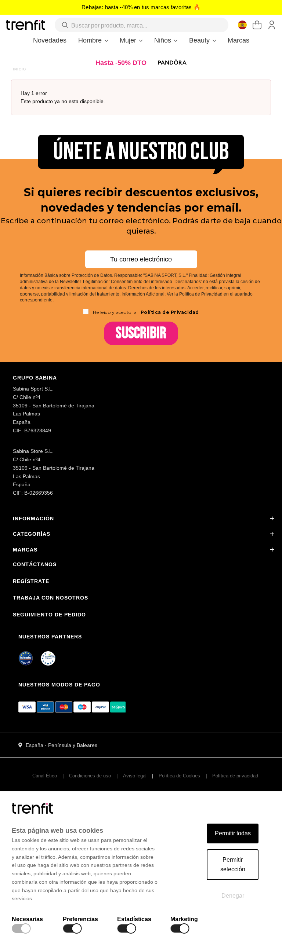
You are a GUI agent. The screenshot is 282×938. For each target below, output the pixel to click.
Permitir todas (233, 833)
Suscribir (141, 333)
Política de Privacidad (169, 312)
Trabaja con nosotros (50, 598)
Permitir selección (232, 864)
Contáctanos (35, 564)
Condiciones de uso (90, 775)
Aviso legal (135, 775)
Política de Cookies (179, 775)
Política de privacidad (235, 775)
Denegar (232, 896)
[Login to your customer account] (271, 25)
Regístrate (31, 581)
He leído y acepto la (146, 312)
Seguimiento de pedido (49, 615)
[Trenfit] (25, 25)
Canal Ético (44, 775)
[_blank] (48, 660)
